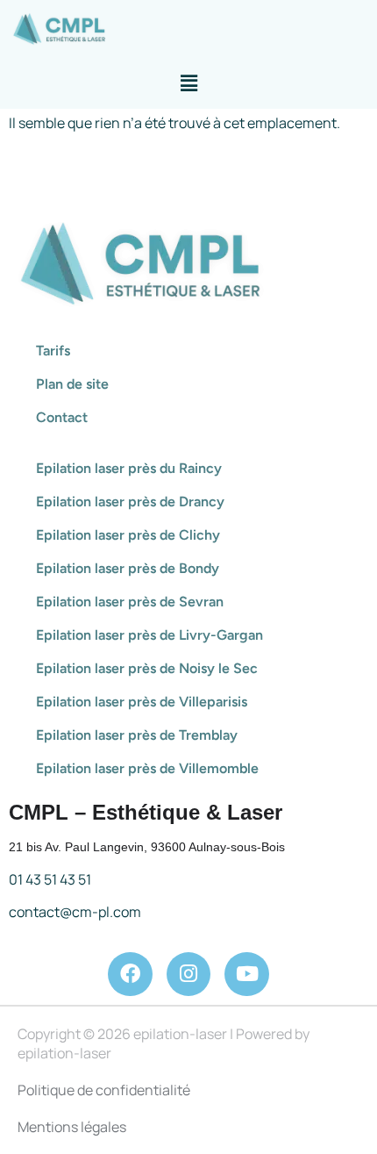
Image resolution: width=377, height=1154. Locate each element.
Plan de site (72, 384)
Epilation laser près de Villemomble (147, 768)
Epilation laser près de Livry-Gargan (149, 635)
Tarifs (53, 350)
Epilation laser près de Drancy (130, 501)
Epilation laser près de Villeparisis (141, 701)
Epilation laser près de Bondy (127, 568)
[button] (188, 83)
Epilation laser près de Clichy (128, 535)
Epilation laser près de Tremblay (137, 735)
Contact (62, 417)
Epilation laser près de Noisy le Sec (147, 668)
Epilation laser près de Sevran (130, 601)
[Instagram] (189, 974)
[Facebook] (130, 974)
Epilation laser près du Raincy (129, 468)
